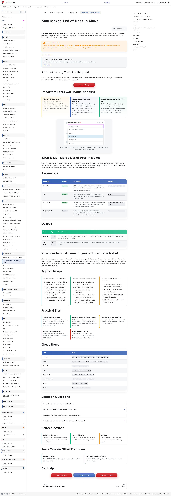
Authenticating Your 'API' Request (141, 13)
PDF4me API (7, 7)
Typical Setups (136, 33)
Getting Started (88, 494)
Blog (54, 7)
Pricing (138, 3)
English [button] (162, 3)
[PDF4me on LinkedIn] (2, 494)
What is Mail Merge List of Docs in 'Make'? (143, 19)
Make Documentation (107, 475)
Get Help (135, 50)
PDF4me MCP (105, 494)
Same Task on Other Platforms (140, 47)
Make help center (51, 265)
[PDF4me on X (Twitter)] (4, 494)
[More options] (125, 29)
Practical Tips (136, 35)
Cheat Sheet (136, 38)
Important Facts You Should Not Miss (142, 16)
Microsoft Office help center (96, 263)
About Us (141, 494)
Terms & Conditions (165, 494)
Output (134, 25)
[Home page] (45, 12)
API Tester (47, 7)
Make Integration (62, 475)
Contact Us (147, 494)
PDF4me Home (149, 3)
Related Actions (136, 44)
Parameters (135, 22)
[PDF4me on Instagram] (7, 494)
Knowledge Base (28, 7)
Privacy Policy (155, 494)
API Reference (80, 494)
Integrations (17, 7)
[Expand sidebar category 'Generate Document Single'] (23, 193)
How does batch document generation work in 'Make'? (143, 29)
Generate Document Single (11, 193)
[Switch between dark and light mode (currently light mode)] (168, 2)
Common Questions (137, 41)
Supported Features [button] (9, 28)
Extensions (38, 7)
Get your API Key (84, 85)
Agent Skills (112, 494)
